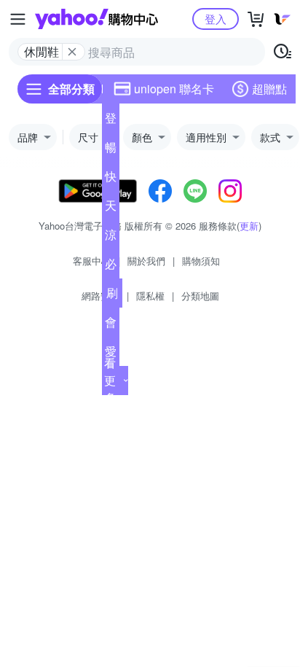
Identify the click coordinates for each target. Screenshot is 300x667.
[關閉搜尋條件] (72, 51)
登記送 (111, 121)
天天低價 (111, 208)
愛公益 (111, 354)
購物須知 (201, 261)
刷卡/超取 (112, 296)
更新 (249, 226)
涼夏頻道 (111, 237)
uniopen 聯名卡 (174, 88)
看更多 (110, 380)
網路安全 (100, 296)
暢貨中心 (111, 150)
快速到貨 (111, 179)
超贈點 (269, 88)
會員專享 (111, 325)
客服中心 (92, 261)
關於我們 (146, 261)
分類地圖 (200, 296)
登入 (215, 18)
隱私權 (150, 296)
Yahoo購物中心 (96, 19)
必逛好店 (111, 266)
